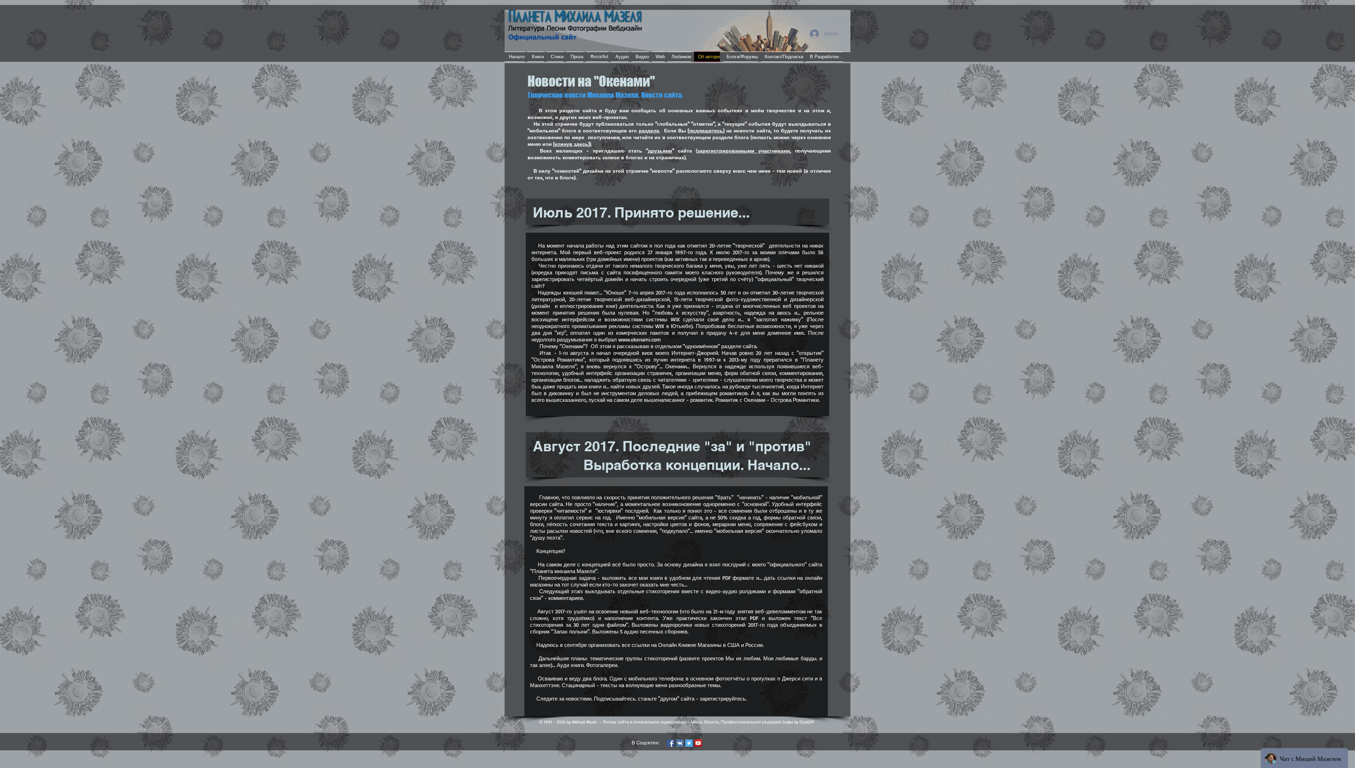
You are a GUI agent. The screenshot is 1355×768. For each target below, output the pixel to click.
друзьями (660, 151)
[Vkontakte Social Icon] (679, 743)
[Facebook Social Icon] (670, 743)
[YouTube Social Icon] (698, 743)
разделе (649, 130)
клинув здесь (571, 144)
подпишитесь (706, 130)
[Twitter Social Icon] (689, 743)
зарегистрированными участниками (743, 151)
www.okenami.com (639, 339)
